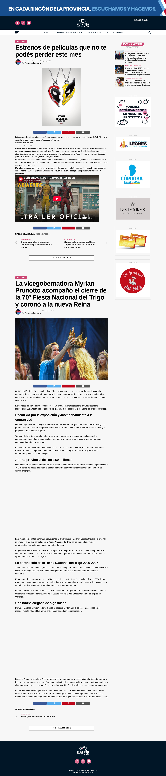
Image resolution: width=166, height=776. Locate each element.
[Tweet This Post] (54, 132)
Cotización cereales (114, 32)
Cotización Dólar (94, 32)
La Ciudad (47, 32)
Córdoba (59, 32)
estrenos (46, 234)
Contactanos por (74, 32)
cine (38, 234)
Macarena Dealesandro (34, 63)
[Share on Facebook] (40, 132)
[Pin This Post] (68, 132)
